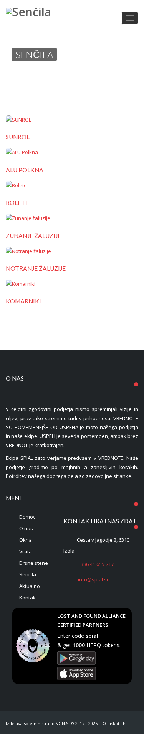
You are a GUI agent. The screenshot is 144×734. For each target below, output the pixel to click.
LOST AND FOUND (79, 615)
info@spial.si (92, 579)
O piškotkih (114, 723)
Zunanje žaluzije (33, 235)
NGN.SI (62, 723)
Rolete (17, 202)
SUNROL (18, 136)
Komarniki (23, 301)
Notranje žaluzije (36, 268)
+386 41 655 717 (95, 564)
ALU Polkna (24, 169)
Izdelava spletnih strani (29, 723)
